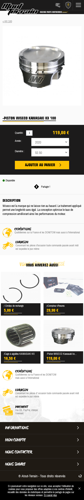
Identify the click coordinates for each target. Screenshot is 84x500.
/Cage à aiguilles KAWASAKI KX (19, 353)
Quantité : (19, 132)
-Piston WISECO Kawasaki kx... (62, 353)
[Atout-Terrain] (24, 10)
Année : (18, 140)
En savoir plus (50, 495)
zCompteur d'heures (56, 305)
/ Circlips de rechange (13, 305)
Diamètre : (19, 151)
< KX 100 (7, 21)
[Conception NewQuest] (80, 476)
